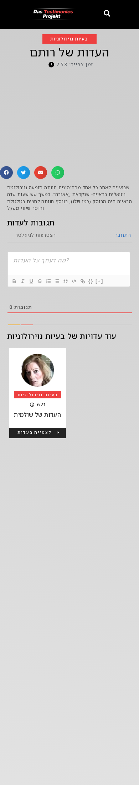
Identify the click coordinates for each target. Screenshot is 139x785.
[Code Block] (74, 281)
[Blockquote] (65, 281)
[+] (99, 281)
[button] (6, 172)
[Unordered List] (56, 281)
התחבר (122, 234)
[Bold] (14, 281)
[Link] (82, 281)
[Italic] (22, 281)
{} (90, 281)
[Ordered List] (48, 281)
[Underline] (31, 281)
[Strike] (39, 281)
